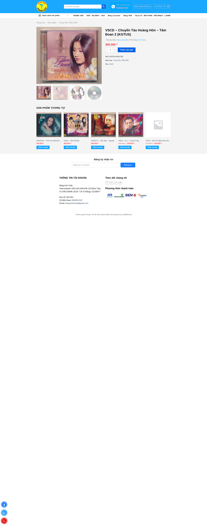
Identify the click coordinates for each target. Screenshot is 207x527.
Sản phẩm (52, 23)
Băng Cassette (114, 16)
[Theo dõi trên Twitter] (120, 183)
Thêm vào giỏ (126, 50)
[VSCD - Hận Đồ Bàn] (76, 124)
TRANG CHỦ (78, 16)
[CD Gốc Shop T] (48, 6)
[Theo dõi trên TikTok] (116, 183)
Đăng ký (128, 165)
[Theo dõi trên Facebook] (107, 183)
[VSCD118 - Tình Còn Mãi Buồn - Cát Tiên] (48, 124)
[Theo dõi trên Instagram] (112, 183)
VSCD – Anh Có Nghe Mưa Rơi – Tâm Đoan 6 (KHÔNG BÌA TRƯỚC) (157, 141)
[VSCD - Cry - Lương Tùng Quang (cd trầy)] (130, 124)
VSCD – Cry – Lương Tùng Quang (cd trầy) (128, 141)
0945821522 (77, 200)
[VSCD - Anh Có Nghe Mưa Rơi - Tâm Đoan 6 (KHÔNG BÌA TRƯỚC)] (158, 124)
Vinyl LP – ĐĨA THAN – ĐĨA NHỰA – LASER (152, 16)
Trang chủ (40, 23)
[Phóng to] (39, 81)
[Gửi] (104, 7)
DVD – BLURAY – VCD (96, 16)
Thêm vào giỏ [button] (43, 147)
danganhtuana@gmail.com (76, 203)
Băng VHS (128, 16)
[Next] (97, 55)
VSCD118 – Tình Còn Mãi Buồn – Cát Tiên (48, 141)
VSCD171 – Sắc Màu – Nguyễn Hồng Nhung (103, 141)
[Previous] (41, 55)
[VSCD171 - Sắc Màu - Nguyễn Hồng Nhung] (103, 124)
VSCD (111, 64)
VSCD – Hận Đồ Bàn (71, 141)
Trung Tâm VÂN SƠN (68, 23)
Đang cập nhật (122, 40)
